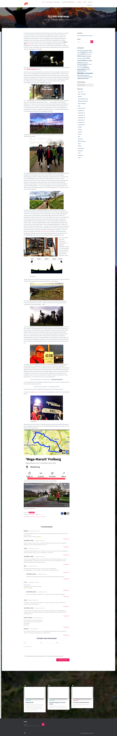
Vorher (79, 153)
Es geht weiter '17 (81, 110)
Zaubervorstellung (88, 76)
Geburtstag (89, 54)
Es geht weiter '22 (81, 122)
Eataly (79, 105)
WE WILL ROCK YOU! (32, 69)
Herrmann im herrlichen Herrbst (81, 702)
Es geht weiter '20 (81, 117)
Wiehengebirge (80, 75)
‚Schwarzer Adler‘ (45, 231)
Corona (90, 52)
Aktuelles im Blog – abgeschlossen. (53, 2)
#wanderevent (32, 514)
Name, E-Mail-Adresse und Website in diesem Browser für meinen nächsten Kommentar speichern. (44, 656)
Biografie (84, 52)
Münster (78, 65)
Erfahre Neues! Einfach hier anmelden (84, 35)
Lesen (79, 62)
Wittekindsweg (86, 75)
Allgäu (90, 50)
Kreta (88, 58)
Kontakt (84, 2)
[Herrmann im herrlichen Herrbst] (82, 691)
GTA (78, 56)
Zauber (79, 157)
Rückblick (79, 71)
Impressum (90, 2)
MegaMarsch (38, 514)
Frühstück (86, 54)
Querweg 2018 (81, 148)
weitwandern (43, 516)
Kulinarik (79, 60)
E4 (92, 52)
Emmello (26, 628)
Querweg (86, 67)
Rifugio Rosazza (88, 69)
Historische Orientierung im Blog (68, 2)
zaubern (83, 76)
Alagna (87, 50)
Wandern (38, 516)
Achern (84, 50)
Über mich (79, 2)
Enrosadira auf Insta (25, 733)
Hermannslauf (80, 58)
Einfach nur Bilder (81, 108)
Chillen (87, 52)
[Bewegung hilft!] (35, 691)
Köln (87, 60)
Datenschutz (89, 5)
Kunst (84, 60)
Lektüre (90, 60)
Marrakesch (79, 64)
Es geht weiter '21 (81, 120)
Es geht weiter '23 (81, 124)
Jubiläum (85, 58)
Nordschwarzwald (80, 67)
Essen (82, 54)
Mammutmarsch (84, 62)
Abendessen (80, 50)
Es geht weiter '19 (81, 115)
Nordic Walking (27, 516)
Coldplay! (29, 44)
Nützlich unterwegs (82, 141)
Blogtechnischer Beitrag (83, 101)
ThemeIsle (91, 733)
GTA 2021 (83, 56)
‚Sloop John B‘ (37, 392)
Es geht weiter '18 (81, 112)
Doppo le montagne (82, 103)
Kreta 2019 (80, 131)
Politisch (79, 145)
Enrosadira (79, 54)
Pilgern (79, 143)
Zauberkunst (79, 76)
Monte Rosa (90, 64)
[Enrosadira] (26, 3)
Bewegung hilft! (29, 702)
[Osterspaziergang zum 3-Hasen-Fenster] (58, 691)
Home (43, 2)
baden (78, 52)
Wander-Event (33, 516)
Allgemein (80, 96)
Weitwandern (31, 512)
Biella (80, 52)
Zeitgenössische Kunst (82, 78)
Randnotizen (80, 150)
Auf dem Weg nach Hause (83, 98)
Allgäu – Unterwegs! (82, 94)
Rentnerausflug (81, 69)
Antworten (66, 564)
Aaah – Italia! (80, 91)
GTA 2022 (88, 56)
